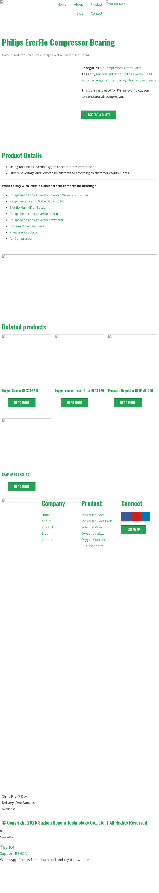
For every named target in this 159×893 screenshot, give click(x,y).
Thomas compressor (142, 80)
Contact (96, 13)
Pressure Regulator (24, 232)
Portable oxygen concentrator (103, 80)
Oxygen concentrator (105, 74)
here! (85, 859)
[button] (98, 115)
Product (96, 4)
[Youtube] (136, 516)
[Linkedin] (145, 516)
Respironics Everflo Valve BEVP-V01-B (37, 201)
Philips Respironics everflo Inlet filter (36, 214)
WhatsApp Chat (29, 837)
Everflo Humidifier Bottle (27, 207)
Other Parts (33, 55)
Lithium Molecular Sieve (27, 226)
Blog (79, 13)
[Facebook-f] (126, 516)
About (78, 4)
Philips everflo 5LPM (137, 74)
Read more (21, 402)
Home (62, 4)
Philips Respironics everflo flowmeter (36, 220)
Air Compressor (111, 68)
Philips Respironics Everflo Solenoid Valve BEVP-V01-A (49, 195)
